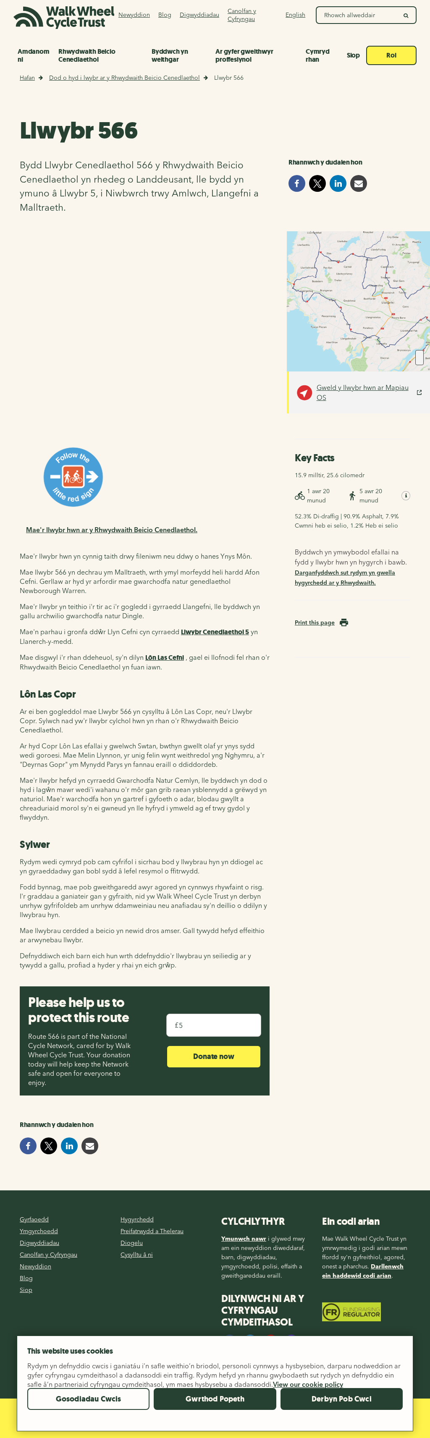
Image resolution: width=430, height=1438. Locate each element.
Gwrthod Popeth (215, 1399)
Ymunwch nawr (243, 1238)
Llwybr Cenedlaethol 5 (215, 631)
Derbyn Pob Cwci (342, 1399)
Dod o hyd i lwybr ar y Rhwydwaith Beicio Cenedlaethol (124, 77)
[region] (215, 1387)
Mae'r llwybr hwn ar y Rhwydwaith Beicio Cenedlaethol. (111, 530)
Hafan (27, 77)
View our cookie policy (308, 1384)
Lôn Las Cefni (164, 657)
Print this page (315, 622)
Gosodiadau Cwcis (88, 1399)
